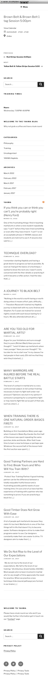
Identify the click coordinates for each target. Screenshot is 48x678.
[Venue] (5, 35)
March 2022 (9, 173)
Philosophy (8, 143)
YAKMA (7, 202)
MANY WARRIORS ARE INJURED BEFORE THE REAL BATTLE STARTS (22, 374)
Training (7, 148)
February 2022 (10, 178)
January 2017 (9, 193)
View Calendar (10, 28)
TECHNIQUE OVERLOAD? (20, 253)
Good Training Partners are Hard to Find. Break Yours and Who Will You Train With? (24, 465)
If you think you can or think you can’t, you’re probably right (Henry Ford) (23, 211)
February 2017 (10, 188)
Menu (25, 7)
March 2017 (9, 183)
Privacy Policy (10, 651)
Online (9, 36)
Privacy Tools (23, 671)
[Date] (5, 31)
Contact (11, 619)
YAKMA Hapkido (11, 158)
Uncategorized (10, 153)
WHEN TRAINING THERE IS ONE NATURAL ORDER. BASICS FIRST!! (24, 419)
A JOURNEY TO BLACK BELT (22, 290)
